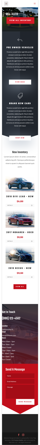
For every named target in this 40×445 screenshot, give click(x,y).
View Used (20, 82)
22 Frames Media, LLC (19, 440)
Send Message (25, 402)
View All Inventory (20, 20)
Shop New (20, 138)
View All (20, 287)
